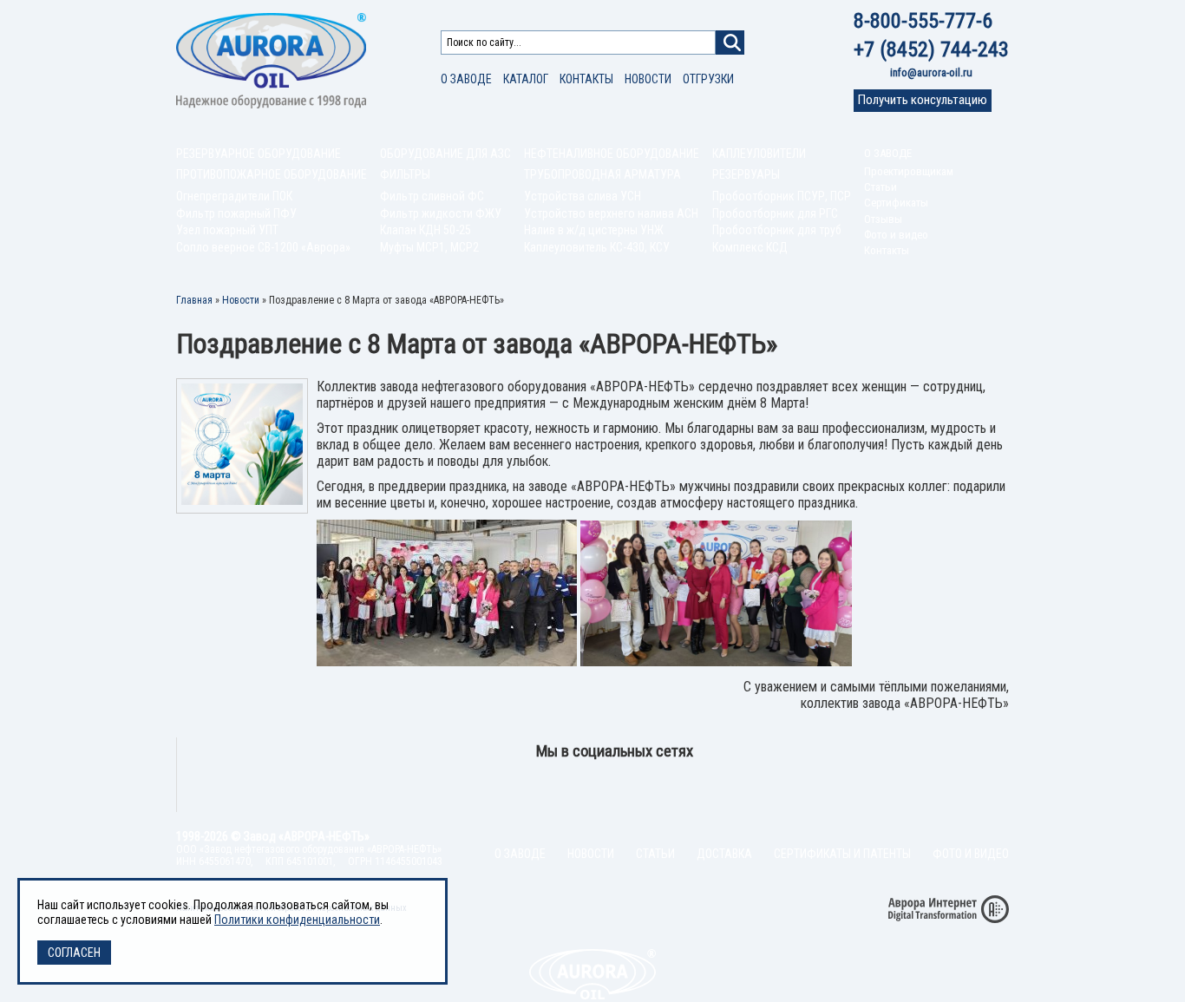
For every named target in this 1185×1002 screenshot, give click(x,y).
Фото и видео (896, 234)
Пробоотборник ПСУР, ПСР (781, 196)
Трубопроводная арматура (602, 174)
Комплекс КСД (750, 247)
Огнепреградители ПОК (234, 196)
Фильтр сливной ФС (432, 196)
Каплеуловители (759, 153)
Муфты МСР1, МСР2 (429, 247)
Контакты (586, 79)
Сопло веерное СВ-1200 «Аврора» (263, 247)
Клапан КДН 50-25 (425, 230)
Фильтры (405, 174)
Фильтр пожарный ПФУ (236, 213)
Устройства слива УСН (582, 196)
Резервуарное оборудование (258, 153)
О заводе (466, 79)
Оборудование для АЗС (445, 153)
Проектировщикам (908, 171)
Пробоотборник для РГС (775, 213)
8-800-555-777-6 (923, 21)
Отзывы (883, 219)
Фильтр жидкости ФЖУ (440, 213)
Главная (194, 300)
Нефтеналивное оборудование (611, 153)
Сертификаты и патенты (842, 854)
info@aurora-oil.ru (931, 72)
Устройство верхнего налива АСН (611, 213)
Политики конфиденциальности (297, 920)
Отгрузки (708, 79)
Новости (648, 79)
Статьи (880, 186)
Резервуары (746, 174)
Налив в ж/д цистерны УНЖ (594, 230)
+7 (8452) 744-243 (931, 49)
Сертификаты (896, 202)
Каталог (525, 79)
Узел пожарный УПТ (227, 230)
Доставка (724, 854)
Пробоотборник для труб (776, 230)
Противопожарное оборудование (271, 174)
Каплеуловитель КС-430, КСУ (597, 247)
